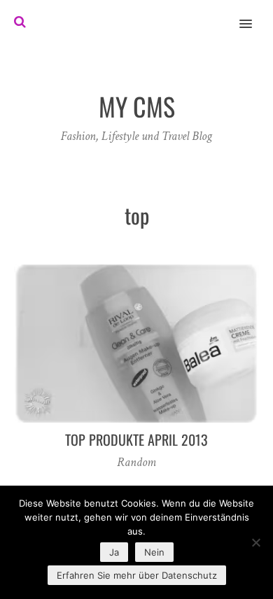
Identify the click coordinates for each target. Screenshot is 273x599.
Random (136, 462)
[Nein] (255, 542)
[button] (253, 14)
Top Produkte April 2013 (136, 439)
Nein (154, 552)
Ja (114, 552)
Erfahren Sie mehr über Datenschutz (137, 575)
